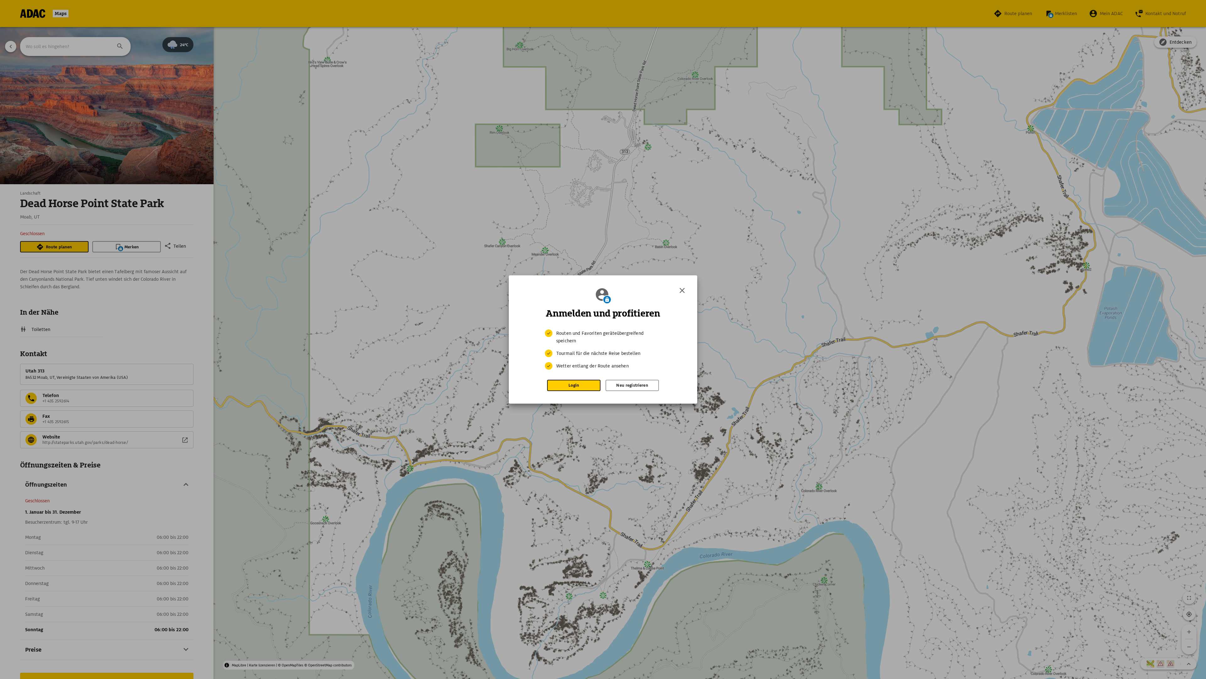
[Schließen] (682, 290)
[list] (603, 349)
